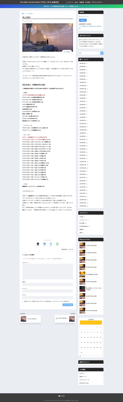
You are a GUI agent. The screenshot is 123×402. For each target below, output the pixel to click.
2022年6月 (83, 142)
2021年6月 (83, 180)
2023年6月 (83, 104)
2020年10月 (84, 206)
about (76, 2)
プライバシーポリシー (97, 2)
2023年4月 (83, 111)
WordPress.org (84, 383)
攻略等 (82, 229)
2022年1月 (83, 158)
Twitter (83, 20)
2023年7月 (83, 101)
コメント (25, 262)
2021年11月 (84, 165)
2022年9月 (83, 133)
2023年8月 (83, 98)
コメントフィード (84, 380)
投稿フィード (83, 376)
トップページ (69, 2)
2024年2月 (83, 79)
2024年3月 (83, 76)
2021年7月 (83, 177)
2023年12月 (84, 85)
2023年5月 (83, 108)
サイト (24, 295)
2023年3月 (83, 114)
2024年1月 (83, 82)
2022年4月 (83, 149)
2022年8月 (83, 136)
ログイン (82, 373)
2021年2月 (83, 193)
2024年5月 (83, 70)
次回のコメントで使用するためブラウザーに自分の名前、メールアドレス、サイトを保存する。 (47, 301)
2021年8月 (83, 174)
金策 (82, 232)
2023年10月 (84, 92)
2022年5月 (83, 146)
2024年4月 (83, 73)
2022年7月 (83, 139)
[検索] (101, 53)
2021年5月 (83, 184)
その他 (82, 217)
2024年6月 (83, 66)
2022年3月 (83, 152)
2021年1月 (83, 196)
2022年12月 (84, 123)
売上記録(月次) (85, 226)
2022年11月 (84, 127)
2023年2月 (83, 117)
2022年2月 (83, 155)
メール (24, 288)
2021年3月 (83, 190)
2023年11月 (84, 89)
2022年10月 (84, 130)
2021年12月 (84, 161)
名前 (24, 282)
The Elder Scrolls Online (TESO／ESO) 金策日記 (39, 2)
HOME (62, 396)
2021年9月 (83, 171)
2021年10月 (84, 168)
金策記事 (81, 2)
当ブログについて (84, 16)
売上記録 (87, 2)
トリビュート (84, 220)
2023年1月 (83, 120)
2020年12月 (84, 199)
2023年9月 (83, 95)
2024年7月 (83, 63)
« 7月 (79, 356)
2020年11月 (84, 203)
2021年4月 (83, 187)
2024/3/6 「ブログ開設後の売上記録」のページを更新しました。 (61, 6)
